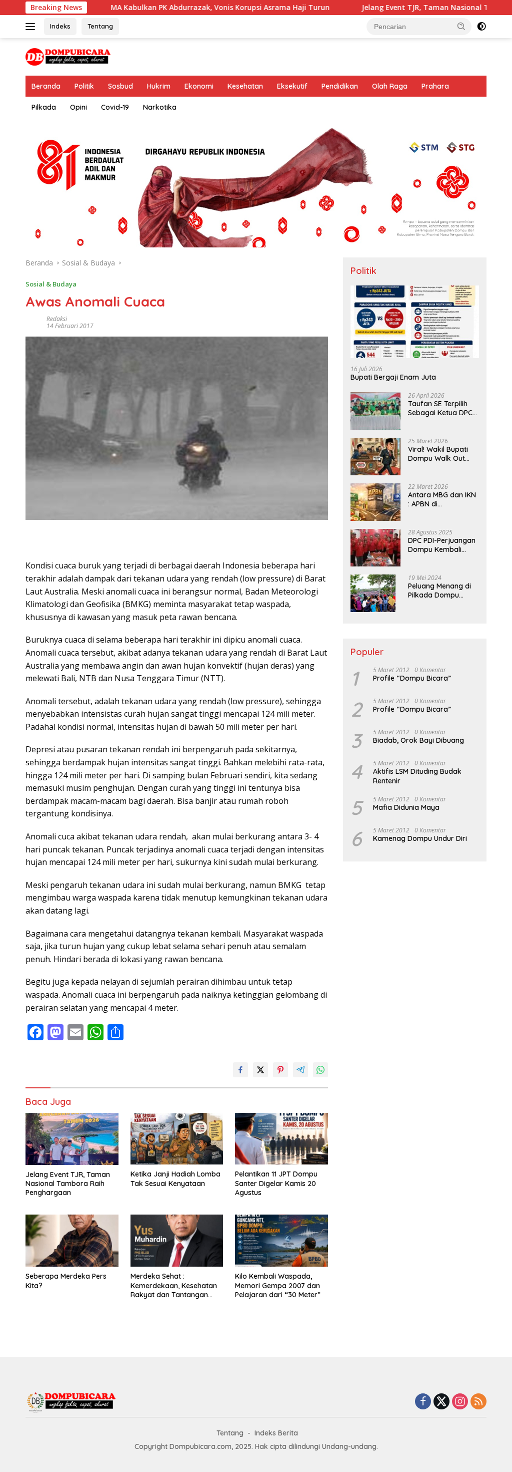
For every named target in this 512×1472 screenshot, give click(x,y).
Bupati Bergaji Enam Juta (393, 377)
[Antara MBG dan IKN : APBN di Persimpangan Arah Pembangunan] (375, 502)
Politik (84, 86)
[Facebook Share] (240, 1069)
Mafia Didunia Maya (406, 807)
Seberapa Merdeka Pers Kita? (66, 1281)
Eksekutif (292, 86)
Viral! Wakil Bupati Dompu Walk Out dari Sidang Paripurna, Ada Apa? (443, 454)
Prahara (435, 86)
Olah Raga (390, 86)
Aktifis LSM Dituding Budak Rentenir (417, 776)
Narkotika (159, 107)
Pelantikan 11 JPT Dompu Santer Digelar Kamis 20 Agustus (276, 1183)
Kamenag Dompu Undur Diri (420, 838)
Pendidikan (340, 86)
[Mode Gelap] (481, 26)
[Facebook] (423, 1402)
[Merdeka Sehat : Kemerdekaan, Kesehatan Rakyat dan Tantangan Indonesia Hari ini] (177, 1241)
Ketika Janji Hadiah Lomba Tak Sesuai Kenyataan (175, 1178)
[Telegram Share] (300, 1069)
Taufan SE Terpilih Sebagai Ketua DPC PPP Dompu (440, 408)
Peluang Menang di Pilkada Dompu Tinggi (439, 590)
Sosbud (120, 86)
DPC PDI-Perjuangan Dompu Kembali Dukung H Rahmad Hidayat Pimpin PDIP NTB (442, 545)
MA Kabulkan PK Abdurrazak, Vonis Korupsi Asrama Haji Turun (187, 7)
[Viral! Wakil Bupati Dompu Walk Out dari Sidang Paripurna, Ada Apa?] (375, 456)
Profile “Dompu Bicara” (412, 678)
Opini (78, 107)
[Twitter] (442, 1402)
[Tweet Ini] (260, 1069)
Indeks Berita (276, 1432)
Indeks (60, 26)
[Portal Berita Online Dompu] (68, 56)
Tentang (100, 26)
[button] (462, 26)
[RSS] (478, 1402)
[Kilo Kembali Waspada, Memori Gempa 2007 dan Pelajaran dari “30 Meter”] (281, 1241)
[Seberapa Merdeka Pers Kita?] (72, 1241)
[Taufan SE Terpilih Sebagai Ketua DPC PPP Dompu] (375, 411)
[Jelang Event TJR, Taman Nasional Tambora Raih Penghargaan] (72, 1139)
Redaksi (56, 319)
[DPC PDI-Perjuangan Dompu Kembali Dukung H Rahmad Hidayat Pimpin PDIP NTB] (375, 547)
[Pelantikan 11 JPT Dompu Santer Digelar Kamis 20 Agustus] (281, 1139)
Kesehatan (245, 86)
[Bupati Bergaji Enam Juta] (414, 321)
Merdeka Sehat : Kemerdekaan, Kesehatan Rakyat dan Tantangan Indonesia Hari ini (173, 1285)
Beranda (46, 86)
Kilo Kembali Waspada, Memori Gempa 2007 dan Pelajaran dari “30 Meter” (277, 1285)
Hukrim (158, 86)
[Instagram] (460, 1402)
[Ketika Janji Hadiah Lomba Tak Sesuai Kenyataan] (177, 1139)
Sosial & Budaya (51, 283)
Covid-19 (115, 107)
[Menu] (32, 26)
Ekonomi (199, 86)
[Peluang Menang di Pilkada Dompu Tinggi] (373, 593)
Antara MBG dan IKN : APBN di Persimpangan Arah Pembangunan (442, 499)
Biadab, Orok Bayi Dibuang (418, 740)
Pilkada (44, 107)
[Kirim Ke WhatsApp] (320, 1069)
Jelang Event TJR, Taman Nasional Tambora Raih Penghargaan (68, 1183)
